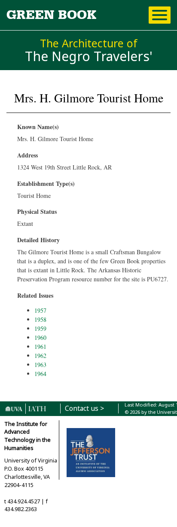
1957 (40, 310)
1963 (40, 365)
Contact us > (84, 408)
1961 (40, 346)
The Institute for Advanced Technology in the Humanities (27, 436)
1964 (40, 374)
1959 (40, 328)
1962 (40, 355)
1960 (40, 337)
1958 (40, 319)
